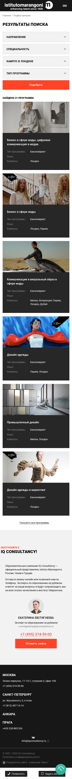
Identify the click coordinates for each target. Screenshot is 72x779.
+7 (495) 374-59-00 (36, 634)
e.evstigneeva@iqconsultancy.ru (36, 626)
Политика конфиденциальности (21, 757)
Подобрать (36, 84)
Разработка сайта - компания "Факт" (27, 762)
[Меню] (65, 5)
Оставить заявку (36, 643)
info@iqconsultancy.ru (34, 740)
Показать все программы (34, 522)
